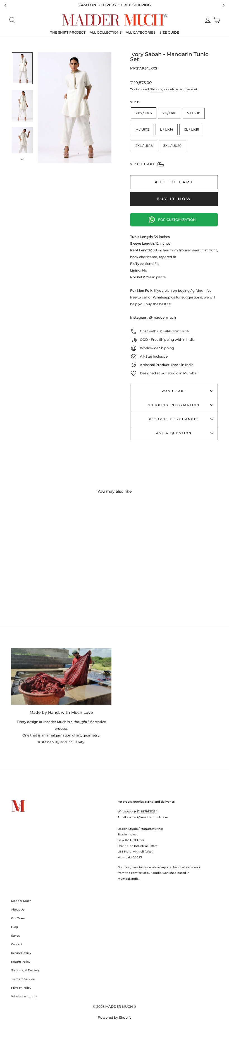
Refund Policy (21, 953)
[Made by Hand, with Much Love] (61, 676)
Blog (14, 927)
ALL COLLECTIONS (105, 32)
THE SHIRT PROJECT (67, 32)
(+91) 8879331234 (146, 811)
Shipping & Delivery (25, 970)
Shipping (156, 89)
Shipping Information (174, 405)
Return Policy (20, 961)
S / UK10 (193, 113)
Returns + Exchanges (174, 419)
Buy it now (174, 198)
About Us (17, 909)
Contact (16, 944)
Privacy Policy (21, 988)
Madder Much (21, 901)
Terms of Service (23, 979)
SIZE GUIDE (169, 32)
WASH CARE (174, 391)
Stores (15, 935)
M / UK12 (142, 129)
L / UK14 (166, 129)
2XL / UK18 (144, 145)
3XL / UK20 (172, 145)
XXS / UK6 (143, 113)
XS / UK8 (169, 113)
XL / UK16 (191, 129)
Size (135, 102)
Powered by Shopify (115, 1017)
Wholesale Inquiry (24, 996)
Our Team (18, 918)
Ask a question (174, 433)
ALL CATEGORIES (140, 32)
